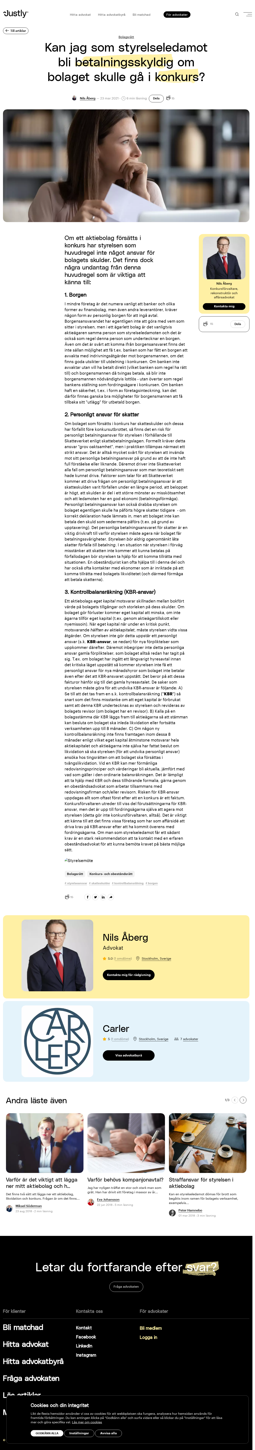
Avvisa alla (108, 1433)
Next (243, 1099)
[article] (44, 1165)
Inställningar (79, 1433)
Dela (156, 98)
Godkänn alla (47, 1433)
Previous (234, 1099)
